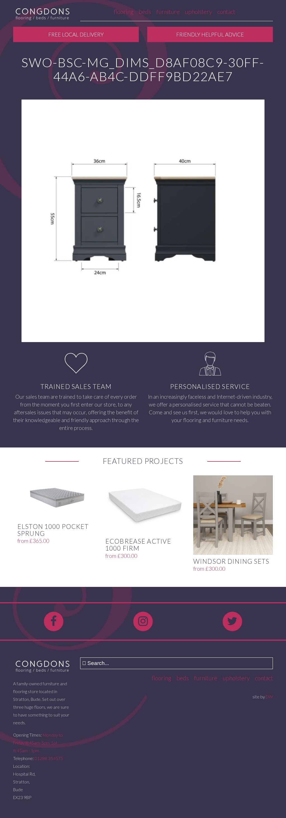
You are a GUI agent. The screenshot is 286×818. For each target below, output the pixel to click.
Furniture (168, 11)
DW (269, 696)
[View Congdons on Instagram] (143, 621)
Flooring (124, 11)
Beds (145, 11)
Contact (226, 11)
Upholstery (198, 11)
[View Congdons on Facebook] (53, 621)
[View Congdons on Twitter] (232, 621)
